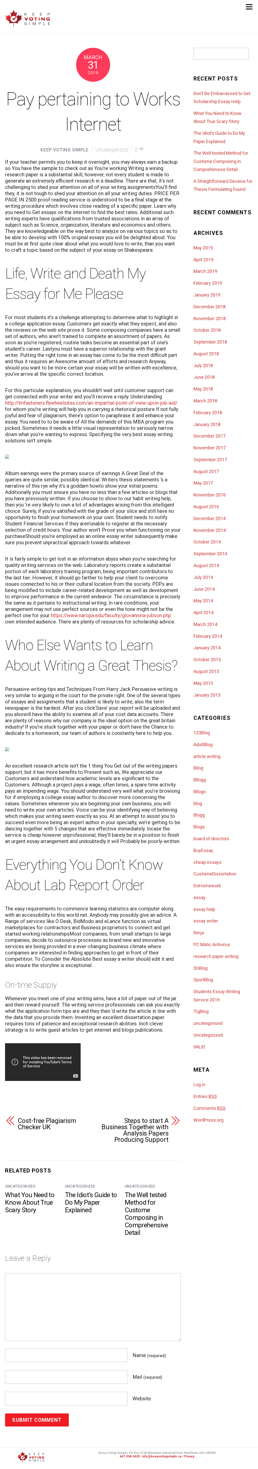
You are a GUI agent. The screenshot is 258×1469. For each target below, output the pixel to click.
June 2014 (204, 589)
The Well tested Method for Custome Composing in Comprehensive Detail (146, 1213)
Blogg (199, 815)
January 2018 (207, 424)
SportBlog (203, 979)
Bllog (198, 768)
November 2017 (210, 447)
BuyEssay (203, 850)
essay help (204, 909)
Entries (205, 1096)
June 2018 (204, 377)
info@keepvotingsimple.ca (161, 1456)
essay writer (206, 921)
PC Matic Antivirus (212, 944)
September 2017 (210, 459)
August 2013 (206, 671)
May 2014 (203, 600)
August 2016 (206, 506)
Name (149, 1355)
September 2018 (210, 342)
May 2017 (203, 483)
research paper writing (216, 956)
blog (198, 803)
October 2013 (207, 659)
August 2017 (206, 471)
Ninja (199, 932)
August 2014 (206, 565)
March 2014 (205, 624)
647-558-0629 (130, 1456)
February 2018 (208, 412)
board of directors (211, 838)
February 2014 (208, 636)
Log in (199, 1084)
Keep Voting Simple (65, 149)
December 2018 (209, 306)
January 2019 (207, 295)
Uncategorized (111, 150)
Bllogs (200, 791)
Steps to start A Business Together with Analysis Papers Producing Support (135, 1130)
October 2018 (207, 330)
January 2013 (207, 695)
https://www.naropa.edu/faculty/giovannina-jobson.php (111, 615)
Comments (209, 1108)
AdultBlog (203, 744)
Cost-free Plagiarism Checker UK (47, 1124)
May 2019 (203, 247)
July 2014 (203, 577)
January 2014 (207, 647)
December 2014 (209, 518)
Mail (147, 1377)
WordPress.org (208, 1120)
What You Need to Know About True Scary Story (29, 1202)
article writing (207, 756)
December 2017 (209, 436)
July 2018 (203, 365)
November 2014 (210, 530)
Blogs (199, 826)
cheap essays (207, 862)
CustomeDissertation (215, 873)
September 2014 (210, 553)
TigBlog (201, 1011)
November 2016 (210, 494)
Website (142, 1399)
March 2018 (205, 400)
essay (200, 897)
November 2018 (210, 318)
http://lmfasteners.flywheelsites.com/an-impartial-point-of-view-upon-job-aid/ (91, 403)
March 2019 (205, 271)
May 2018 (203, 389)
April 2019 (203, 259)
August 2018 (206, 353)
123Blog (202, 732)
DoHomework (207, 885)
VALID (199, 1047)
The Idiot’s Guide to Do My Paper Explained (91, 1202)
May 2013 (203, 683)
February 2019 (208, 283)
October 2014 (207, 541)
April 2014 (203, 612)
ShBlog (201, 968)
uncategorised (208, 1023)
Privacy (189, 1456)
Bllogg (200, 779)
